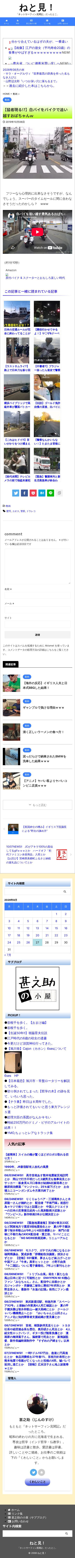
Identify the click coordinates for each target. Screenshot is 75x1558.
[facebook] (24, 493)
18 (18, 935)
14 (47, 928)
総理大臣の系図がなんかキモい (29, 1117)
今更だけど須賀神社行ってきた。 (30, 1043)
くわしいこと (37, 1481)
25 (18, 942)
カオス (15, 511)
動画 (8, 505)
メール (9, 603)
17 (9, 935)
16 (65, 928)
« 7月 (7, 955)
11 (18, 928)
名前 (8, 589)
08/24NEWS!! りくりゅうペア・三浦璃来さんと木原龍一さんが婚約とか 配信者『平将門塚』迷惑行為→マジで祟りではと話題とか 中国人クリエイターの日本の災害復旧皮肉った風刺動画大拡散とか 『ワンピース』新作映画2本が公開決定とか (37, 1206)
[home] (41, 1472)
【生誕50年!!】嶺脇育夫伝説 (27, 1033)
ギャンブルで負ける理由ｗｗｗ (43, 707)
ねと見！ (37, 7)
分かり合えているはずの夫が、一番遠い (39, 41)
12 (28, 928)
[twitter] (15, 493)
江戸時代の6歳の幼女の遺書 (27, 1038)
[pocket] (33, 493)
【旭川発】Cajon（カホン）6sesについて (36, 1048)
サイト (8, 617)
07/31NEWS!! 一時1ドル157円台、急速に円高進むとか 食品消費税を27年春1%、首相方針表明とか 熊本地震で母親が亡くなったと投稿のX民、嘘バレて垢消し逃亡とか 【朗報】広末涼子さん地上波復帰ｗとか (38, 1360)
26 (28, 942)
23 (66, 935)
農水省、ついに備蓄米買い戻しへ (36, 63)
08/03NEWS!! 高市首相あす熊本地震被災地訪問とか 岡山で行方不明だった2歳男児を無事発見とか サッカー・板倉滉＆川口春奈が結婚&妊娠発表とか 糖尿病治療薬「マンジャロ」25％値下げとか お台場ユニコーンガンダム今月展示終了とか (38, 1182)
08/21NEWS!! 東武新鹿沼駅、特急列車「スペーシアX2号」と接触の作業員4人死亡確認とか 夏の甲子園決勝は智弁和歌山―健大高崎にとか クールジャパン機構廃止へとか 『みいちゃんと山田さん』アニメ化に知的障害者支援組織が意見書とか (37, 1309)
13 (37, 928)
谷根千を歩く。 (18, 1028)
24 (9, 942)
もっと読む (40, 805)
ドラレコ (31, 511)
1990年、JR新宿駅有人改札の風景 (26, 1166)
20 (37, 935)
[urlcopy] (59, 493)
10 (9, 928)
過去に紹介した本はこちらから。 (32, 86)
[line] (50, 493)
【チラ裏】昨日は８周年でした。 (30, 1101)
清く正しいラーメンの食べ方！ (43, 732)
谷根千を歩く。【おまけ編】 (27, 1022)
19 (28, 935)
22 (56, 935)
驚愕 (8, 511)
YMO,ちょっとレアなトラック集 (30, 1133)
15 (56, 928)
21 (47, 935)
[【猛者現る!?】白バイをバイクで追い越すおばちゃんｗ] (41, 493)
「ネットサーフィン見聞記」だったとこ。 (37, 1548)
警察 (23, 511)
